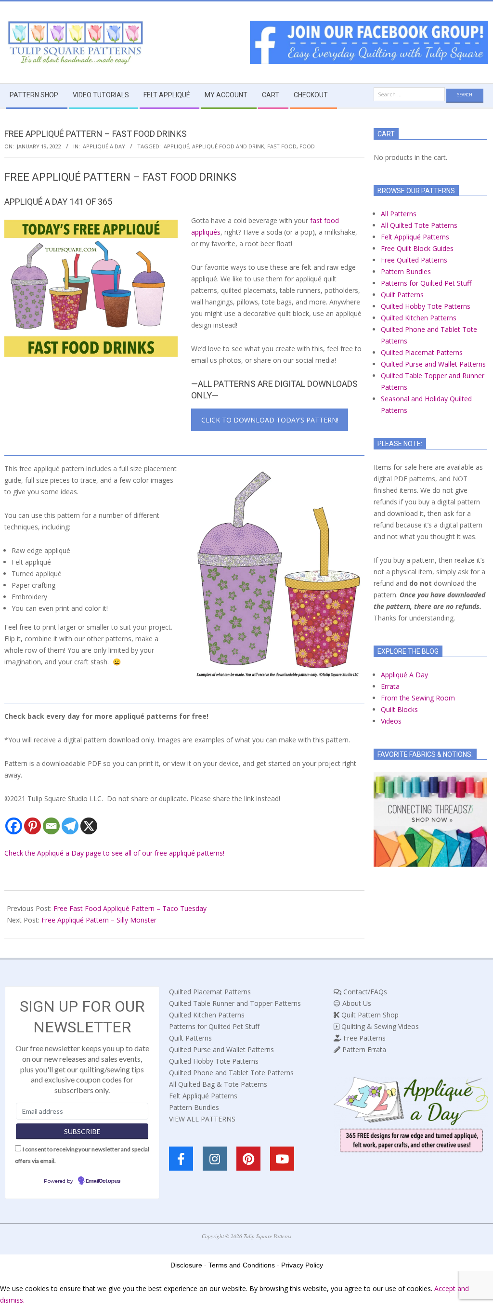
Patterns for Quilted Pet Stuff (426, 283)
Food (307, 146)
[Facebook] (13, 826)
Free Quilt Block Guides (417, 248)
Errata (390, 686)
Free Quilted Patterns (414, 259)
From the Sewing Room (418, 697)
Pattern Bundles (406, 271)
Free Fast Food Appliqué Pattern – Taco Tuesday (130, 908)
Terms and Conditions (241, 1265)
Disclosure (186, 1265)
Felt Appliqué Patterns (415, 236)
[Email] (51, 826)
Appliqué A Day (104, 146)
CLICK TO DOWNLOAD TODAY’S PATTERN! (269, 419)
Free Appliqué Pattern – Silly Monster (98, 919)
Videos (391, 721)
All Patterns (398, 213)
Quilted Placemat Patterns (422, 352)
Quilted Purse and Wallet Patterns (433, 364)
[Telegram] (70, 826)
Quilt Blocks (399, 709)
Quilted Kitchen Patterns (418, 317)
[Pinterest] (32, 826)
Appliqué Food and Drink (228, 146)
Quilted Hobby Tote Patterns (425, 306)
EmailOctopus (103, 1181)
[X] (88, 826)
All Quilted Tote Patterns (419, 225)
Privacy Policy (302, 1265)
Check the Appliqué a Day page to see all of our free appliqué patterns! (114, 852)
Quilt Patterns (402, 294)
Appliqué (176, 146)
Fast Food (282, 146)
